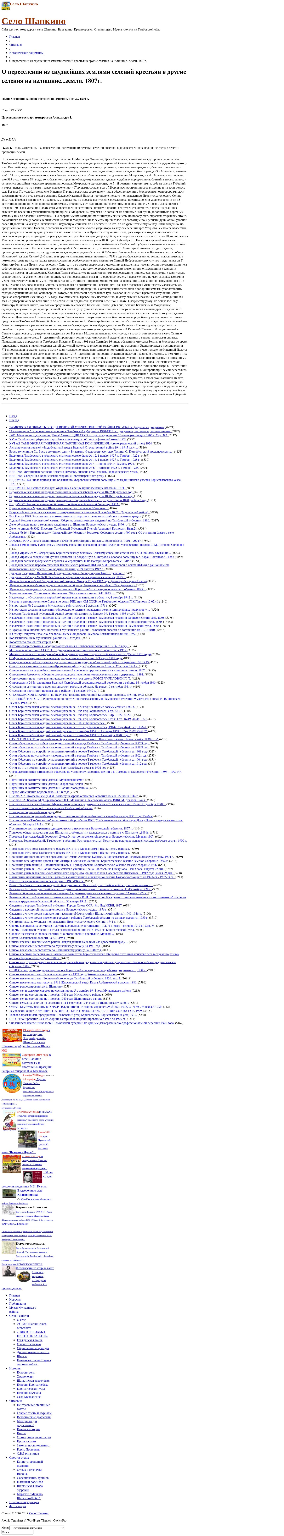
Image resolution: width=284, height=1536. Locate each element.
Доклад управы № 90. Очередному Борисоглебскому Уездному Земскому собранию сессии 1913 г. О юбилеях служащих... (90, 553)
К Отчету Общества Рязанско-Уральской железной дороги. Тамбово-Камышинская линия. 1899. (73, 634)
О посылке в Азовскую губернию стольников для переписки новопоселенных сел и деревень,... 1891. (77, 674)
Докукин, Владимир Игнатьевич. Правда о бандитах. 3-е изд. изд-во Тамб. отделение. (66, 573)
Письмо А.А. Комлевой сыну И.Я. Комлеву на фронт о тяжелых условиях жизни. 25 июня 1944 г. (74, 796)
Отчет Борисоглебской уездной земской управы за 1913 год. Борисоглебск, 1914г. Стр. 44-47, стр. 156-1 (78, 727)
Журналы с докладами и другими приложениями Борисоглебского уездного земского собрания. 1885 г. (77, 589)
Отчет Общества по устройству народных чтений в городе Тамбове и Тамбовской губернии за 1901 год (78, 751)
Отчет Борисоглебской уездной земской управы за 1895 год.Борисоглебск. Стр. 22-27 (65, 711)
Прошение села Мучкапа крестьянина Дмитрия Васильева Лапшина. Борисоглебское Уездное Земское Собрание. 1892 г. (89, 861)
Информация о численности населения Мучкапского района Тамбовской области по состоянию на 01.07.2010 (82, 630)
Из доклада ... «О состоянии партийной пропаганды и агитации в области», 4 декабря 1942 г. (71, 597)
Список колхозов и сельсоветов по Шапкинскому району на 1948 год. (55, 950)
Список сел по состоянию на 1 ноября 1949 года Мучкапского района (55, 994)
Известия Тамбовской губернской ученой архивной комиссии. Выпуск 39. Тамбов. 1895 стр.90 (72, 613)
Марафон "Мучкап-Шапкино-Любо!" (30, 1496)
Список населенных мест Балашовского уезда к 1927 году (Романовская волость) (63, 974)
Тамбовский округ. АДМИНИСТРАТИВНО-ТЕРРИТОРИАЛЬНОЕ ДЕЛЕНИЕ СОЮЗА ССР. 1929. (76, 1011)
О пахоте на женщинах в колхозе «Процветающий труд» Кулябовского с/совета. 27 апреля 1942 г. (74, 666)
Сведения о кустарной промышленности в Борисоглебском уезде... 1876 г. (58, 909)
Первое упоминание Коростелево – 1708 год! (39, 792)
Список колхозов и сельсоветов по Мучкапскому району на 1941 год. (55, 946)
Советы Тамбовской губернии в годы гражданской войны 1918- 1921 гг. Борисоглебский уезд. (72, 930)
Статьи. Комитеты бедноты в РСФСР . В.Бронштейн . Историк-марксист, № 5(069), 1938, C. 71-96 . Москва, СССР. (86, 1007)
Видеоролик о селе (29, 1192)
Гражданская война (30, 1340)
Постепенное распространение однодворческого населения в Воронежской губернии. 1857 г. (71, 828)
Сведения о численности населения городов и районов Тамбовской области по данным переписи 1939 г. (79, 917)
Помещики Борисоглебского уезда (32, 812)
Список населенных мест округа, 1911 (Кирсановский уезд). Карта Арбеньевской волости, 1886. (73, 982)
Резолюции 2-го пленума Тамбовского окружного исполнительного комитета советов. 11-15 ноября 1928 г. (80, 889)
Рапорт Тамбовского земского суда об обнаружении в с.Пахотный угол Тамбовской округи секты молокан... (81, 885)
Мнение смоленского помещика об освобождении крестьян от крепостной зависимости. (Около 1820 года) (80, 654)
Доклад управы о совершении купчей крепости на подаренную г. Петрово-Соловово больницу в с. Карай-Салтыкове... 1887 (92, 557)
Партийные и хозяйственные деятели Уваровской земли (46, 784)
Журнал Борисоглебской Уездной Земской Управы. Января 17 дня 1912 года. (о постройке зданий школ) (78, 581)
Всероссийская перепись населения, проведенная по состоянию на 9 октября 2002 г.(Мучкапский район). (79, 512)
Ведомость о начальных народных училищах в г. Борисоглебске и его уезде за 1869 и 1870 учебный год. (78, 500)
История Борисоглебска (32, 1384)
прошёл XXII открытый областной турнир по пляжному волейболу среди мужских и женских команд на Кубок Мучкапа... (35, 1119)
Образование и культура (33, 1348)
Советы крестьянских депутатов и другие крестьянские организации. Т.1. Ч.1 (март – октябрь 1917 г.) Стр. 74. (82, 925)
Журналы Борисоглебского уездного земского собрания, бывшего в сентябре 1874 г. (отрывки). (72, 585)
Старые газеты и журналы (34, 1413)
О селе (21, 1320)
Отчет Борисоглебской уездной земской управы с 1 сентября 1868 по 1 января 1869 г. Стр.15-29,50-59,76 (78, 731)
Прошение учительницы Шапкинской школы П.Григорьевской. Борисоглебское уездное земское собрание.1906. (83, 865)
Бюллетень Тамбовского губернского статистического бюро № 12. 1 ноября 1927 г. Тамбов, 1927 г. (75, 455)
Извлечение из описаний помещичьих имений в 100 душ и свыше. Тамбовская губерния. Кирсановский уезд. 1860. (86, 621)
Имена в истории (28, 1429)
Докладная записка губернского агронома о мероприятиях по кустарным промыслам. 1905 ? (70, 561)
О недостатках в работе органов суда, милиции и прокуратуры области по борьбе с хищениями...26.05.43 (79, 662)
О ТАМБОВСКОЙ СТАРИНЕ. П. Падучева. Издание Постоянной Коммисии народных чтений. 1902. (77, 694)
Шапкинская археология (33, 1380)
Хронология (25, 1376)
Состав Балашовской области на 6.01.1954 (37, 938)
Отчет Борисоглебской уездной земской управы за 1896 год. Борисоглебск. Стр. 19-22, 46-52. (71, 715)
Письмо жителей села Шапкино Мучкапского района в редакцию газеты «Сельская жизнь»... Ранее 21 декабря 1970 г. (87, 804)
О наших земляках (29, 1344)
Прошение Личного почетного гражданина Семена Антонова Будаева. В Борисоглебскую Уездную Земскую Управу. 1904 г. (92, 857)
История (14, 1368)
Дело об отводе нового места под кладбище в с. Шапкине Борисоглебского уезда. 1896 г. (68, 524)
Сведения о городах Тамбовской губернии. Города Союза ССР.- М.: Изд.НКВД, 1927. (66, 905)
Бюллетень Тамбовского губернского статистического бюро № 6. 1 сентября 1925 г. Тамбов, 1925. (74, 467)
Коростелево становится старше (30, 642)
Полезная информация (24, 1502)
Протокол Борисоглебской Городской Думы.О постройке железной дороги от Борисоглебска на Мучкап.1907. (82, 836)
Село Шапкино (39, 1513)
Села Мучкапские (29, 1397)
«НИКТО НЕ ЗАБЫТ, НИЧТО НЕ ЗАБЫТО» (32, 1334)
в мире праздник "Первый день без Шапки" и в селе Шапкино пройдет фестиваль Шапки (26, 1040)
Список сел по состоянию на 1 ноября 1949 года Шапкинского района (56, 998)
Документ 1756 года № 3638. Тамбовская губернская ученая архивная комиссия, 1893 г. (67, 577)
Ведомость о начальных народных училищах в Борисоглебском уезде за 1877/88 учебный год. (71, 492)
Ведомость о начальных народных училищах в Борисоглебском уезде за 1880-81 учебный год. (71, 496)
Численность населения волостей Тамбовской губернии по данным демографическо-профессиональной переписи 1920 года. (92, 1023)
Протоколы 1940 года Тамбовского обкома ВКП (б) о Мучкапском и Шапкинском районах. (70, 853)
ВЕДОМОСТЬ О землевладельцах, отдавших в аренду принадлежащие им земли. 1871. (67, 488)
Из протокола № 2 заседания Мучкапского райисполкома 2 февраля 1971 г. (59, 605)
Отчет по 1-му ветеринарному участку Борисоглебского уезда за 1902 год (58, 767)
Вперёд (14, 420)
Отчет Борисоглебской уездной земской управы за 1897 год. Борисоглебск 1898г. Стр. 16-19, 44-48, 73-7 (78, 719)
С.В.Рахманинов (28, 1453)
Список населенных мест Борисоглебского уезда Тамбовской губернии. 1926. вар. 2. (65, 978)
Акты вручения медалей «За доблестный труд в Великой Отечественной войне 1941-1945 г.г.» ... (74, 447)
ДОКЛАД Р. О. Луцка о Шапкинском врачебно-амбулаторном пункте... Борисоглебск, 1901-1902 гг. (75, 540)
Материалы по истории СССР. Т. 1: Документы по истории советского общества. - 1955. (68, 650)
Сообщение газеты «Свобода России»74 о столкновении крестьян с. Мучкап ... (62, 934)
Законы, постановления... (33, 1445)
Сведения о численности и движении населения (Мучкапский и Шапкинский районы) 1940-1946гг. (76, 913)
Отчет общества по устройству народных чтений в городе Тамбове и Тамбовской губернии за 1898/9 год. (79, 747)
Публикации (17, 1303)
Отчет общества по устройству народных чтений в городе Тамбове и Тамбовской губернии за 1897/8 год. (79, 743)
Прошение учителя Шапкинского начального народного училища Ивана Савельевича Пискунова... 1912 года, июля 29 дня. (91, 873)
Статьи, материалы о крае (34, 1437)
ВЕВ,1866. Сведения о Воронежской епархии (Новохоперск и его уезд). (57, 476)
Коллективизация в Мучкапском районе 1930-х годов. (45, 638)
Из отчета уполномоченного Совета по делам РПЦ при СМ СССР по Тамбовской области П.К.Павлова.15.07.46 (84, 601)
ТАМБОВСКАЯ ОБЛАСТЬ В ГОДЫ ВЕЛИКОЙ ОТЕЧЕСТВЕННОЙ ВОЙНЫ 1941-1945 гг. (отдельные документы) (87, 427)
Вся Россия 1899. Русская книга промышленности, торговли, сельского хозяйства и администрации (75, 516)
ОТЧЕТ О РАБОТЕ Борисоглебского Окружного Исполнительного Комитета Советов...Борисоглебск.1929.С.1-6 (84, 739)
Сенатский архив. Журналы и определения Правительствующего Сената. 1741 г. (63, 921)
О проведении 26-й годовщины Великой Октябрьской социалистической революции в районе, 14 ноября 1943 (82, 682)
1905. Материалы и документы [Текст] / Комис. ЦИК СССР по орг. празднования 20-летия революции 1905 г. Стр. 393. (89, 435)
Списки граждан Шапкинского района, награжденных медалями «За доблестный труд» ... (69, 942)
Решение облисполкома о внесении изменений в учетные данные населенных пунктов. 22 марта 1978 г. (78, 893)
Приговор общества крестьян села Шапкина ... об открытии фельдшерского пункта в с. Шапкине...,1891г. (79, 832)
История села (26, 1372)
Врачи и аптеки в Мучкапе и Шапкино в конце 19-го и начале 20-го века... (59, 508)
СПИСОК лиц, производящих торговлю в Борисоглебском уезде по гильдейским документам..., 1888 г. (78, 970)
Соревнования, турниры (33, 1478)
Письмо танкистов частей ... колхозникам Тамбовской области (51, 808)
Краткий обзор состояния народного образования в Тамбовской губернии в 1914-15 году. (69, 646)
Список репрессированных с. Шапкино (35, 986)
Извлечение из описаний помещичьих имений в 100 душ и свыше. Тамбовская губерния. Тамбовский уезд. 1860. (84, 626)
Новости (15, 1299)
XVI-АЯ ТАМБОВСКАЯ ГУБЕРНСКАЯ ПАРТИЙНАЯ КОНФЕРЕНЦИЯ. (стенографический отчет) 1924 (81, 443)
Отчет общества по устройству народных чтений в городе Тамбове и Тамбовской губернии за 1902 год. (78, 755)
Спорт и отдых (19, 1457)
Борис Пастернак (28, 1449)
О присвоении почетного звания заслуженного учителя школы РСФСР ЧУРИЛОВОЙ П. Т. (70, 678)
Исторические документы (26, 53)
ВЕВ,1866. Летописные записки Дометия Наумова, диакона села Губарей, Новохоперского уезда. (74, 472)
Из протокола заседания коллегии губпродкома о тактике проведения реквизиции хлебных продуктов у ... (80, 609)
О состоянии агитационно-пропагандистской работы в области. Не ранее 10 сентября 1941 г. (71, 686)
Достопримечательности (33, 1352)
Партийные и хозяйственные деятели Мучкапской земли (47, 780)
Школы (22, 1356)
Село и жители (19, 1315)
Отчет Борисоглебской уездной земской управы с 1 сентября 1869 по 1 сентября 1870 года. (69, 735)
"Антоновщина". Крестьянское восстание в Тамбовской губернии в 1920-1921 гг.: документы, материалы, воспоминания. (90, 431)
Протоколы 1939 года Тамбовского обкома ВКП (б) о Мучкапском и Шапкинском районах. (70, 848)
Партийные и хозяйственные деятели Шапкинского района (48, 788)
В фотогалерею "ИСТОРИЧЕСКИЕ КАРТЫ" (22, 1264)
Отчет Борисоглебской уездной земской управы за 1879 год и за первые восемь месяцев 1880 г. (72, 707)
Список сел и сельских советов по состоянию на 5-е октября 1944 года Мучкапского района (70, 990)
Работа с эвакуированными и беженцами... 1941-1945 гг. (47, 881)
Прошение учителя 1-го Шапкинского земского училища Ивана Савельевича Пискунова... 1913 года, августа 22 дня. (87, 869)
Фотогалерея (17, 1506)
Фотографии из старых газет (35, 1268)
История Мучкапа (29, 1392)
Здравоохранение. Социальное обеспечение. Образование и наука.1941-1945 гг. (62, 593)
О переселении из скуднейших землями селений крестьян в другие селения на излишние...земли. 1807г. (78, 670)
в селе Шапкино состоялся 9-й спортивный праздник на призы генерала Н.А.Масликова (27, 1063)
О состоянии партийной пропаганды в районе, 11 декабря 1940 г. (53, 690)
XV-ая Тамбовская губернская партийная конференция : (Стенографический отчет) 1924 (68, 439)
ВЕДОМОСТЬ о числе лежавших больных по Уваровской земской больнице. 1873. (64, 504)
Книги (21, 1433)
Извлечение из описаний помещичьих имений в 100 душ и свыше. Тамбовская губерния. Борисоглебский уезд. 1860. (87, 617)
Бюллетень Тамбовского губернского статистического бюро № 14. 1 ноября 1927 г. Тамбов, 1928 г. (75, 459)
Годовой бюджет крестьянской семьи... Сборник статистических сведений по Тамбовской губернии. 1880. (80, 520)
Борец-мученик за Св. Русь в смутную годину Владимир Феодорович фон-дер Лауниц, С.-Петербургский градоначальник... (91, 451)
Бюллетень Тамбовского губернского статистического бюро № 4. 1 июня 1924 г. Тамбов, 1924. (72, 463)
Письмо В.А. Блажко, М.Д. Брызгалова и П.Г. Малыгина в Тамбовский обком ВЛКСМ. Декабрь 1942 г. (78, 800)
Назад (13, 416)
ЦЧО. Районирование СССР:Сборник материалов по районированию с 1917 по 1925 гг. (68, 1019)
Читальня (15, 44)
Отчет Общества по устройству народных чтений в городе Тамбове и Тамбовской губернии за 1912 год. (78, 763)
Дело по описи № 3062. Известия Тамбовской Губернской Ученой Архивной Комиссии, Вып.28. (73, 528)
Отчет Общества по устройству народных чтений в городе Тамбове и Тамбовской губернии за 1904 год (78, 759)
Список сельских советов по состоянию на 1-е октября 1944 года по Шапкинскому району (69, 1002)
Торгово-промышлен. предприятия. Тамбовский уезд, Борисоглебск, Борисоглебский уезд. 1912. (73, 1015)
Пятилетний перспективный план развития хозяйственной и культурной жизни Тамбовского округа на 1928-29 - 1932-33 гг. (92, 877)
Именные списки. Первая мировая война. (34, 1362)
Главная (14, 36)
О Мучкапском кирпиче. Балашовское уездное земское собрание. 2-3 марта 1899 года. (66, 658)
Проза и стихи (26, 1441)
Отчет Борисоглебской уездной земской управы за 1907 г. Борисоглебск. (57, 723)
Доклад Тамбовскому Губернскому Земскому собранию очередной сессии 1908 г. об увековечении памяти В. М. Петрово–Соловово (96, 544)
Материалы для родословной (27, 1423)
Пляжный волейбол (30, 1482)
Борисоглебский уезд (31, 1388)
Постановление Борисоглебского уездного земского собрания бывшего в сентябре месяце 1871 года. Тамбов (81, 816)
